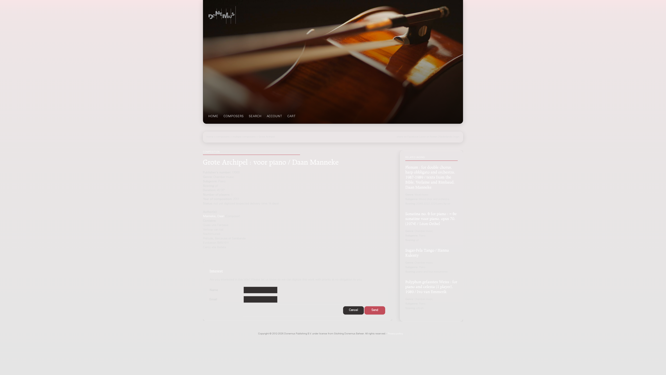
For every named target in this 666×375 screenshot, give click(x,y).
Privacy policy (395, 334)
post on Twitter (429, 137)
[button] (353, 310)
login (456, 137)
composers (234, 116)
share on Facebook (408, 137)
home (213, 116)
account (274, 116)
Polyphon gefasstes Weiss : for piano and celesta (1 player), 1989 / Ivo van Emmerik (431, 286)
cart (291, 116)
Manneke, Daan (213, 216)
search (255, 116)
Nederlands (445, 137)
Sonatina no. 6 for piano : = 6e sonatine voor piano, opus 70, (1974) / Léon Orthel (431, 218)
